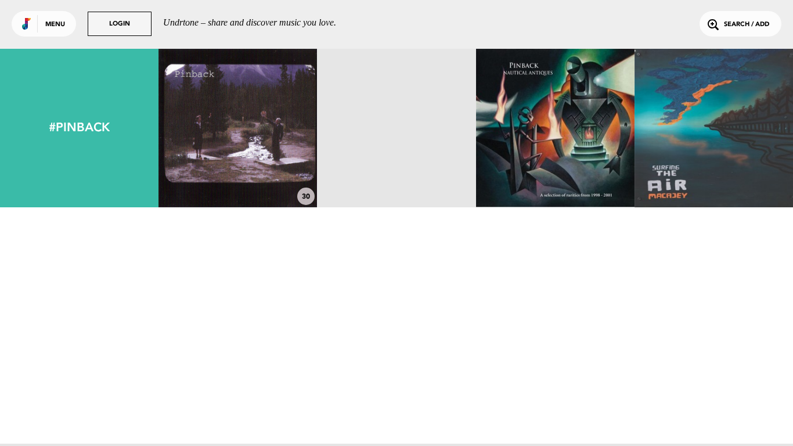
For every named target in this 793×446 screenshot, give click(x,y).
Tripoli (237, 175)
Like (204, 128)
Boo (396, 175)
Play (237, 128)
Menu (55, 24)
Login (119, 24)
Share (270, 128)
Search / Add (746, 24)
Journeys (713, 175)
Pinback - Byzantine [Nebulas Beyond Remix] (555, 170)
